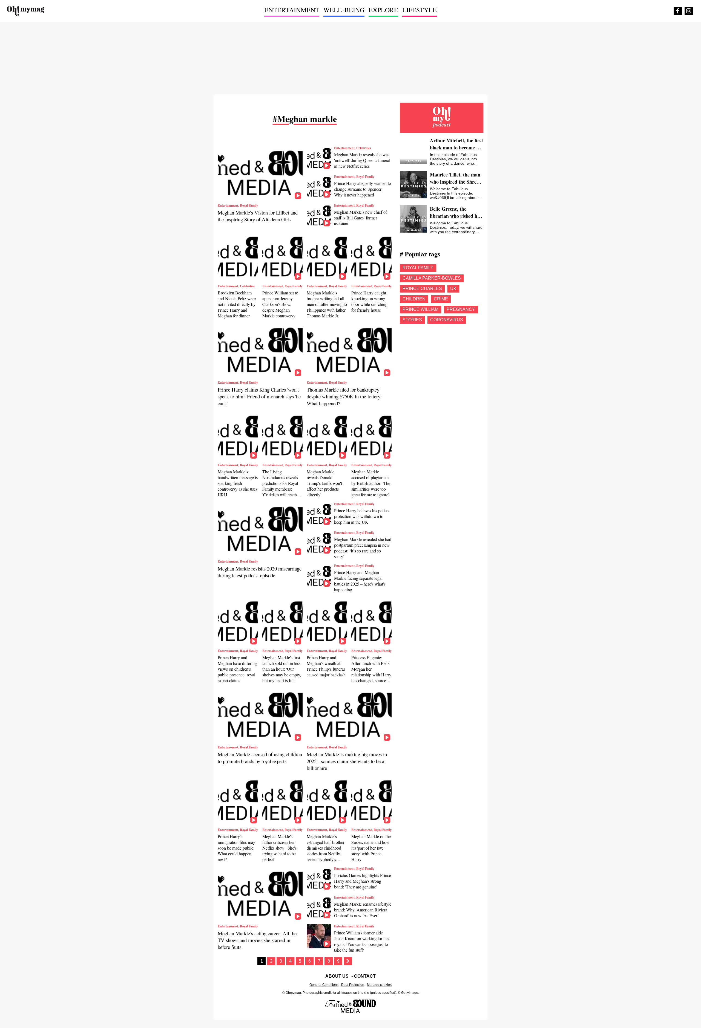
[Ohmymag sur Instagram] (689, 11)
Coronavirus (446, 319)
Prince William (420, 309)
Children (414, 299)
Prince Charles (422, 288)
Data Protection (352, 985)
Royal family (418, 267)
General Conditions (323, 985)
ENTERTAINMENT (291, 9)
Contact (365, 976)
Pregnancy (461, 309)
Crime (441, 299)
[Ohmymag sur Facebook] (678, 11)
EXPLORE (383, 9)
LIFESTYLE (419, 9)
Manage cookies (379, 985)
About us (337, 976)
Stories (412, 319)
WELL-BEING (343, 9)
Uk (453, 288)
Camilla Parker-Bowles (432, 278)
